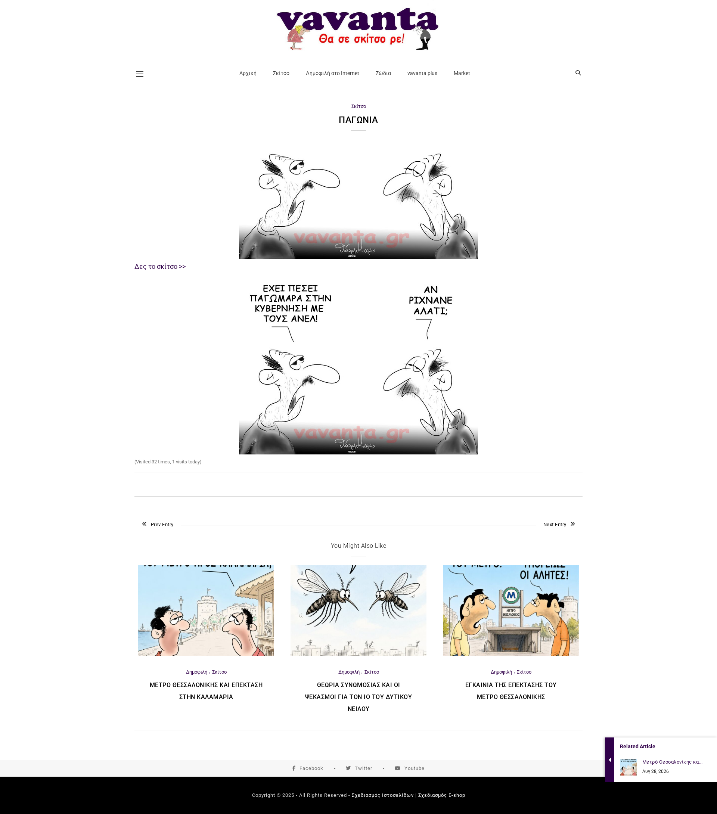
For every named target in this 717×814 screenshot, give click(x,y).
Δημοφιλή (196, 672)
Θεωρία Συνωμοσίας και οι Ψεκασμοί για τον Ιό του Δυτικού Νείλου (358, 696)
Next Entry (555, 524)
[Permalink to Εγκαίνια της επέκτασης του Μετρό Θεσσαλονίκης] (511, 654)
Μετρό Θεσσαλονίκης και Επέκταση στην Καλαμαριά (206, 690)
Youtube (414, 768)
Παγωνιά (358, 120)
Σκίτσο (358, 106)
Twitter (363, 768)
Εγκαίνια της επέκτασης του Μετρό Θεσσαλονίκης (511, 690)
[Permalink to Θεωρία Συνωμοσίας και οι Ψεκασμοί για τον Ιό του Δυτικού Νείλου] (358, 654)
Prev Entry (162, 524)
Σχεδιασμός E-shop (441, 795)
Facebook (311, 768)
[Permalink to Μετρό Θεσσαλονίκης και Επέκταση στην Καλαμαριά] (206, 654)
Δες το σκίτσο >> (160, 266)
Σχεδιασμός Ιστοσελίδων (383, 795)
